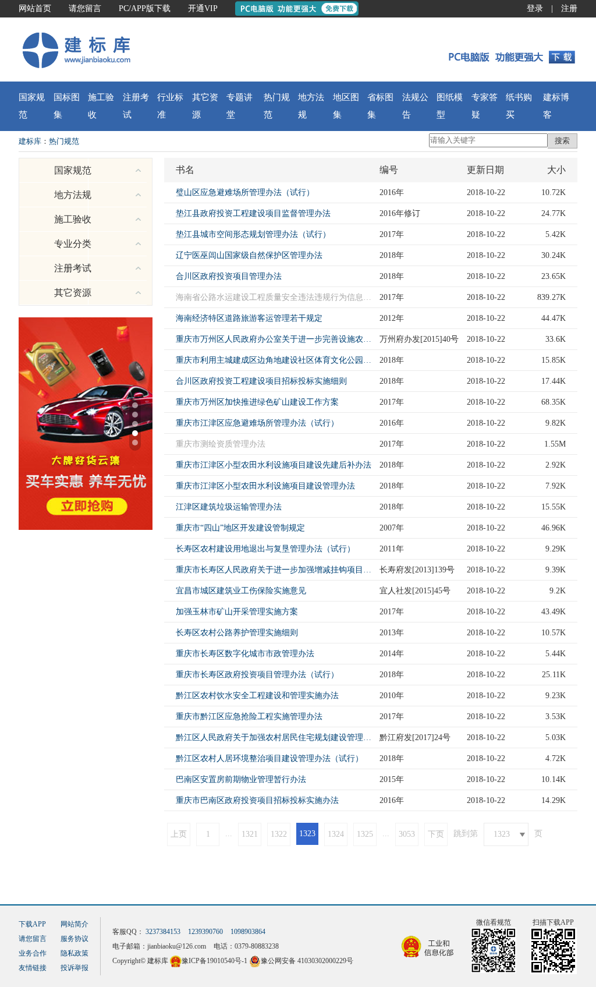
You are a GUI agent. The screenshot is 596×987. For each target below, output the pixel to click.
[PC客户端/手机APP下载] (508, 49)
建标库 (30, 141)
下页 (436, 834)
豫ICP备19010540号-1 (214, 961)
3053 (407, 834)
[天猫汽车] (85, 423)
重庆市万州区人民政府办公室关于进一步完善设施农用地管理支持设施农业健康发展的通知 (275, 339)
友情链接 (33, 968)
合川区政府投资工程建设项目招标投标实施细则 (261, 381)
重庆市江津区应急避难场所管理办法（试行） (257, 423)
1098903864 (247, 932)
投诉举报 (74, 968)
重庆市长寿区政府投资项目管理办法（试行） (257, 674)
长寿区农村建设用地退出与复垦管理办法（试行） (265, 548)
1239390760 (205, 932)
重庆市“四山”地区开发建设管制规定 (240, 527)
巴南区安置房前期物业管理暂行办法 (241, 779)
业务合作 (33, 953)
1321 (250, 834)
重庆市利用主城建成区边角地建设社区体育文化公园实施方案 (275, 360)
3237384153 (163, 932)
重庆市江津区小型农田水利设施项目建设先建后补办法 (273, 465)
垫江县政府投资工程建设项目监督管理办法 (253, 213)
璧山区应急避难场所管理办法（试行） (245, 192)
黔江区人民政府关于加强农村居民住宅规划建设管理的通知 (275, 737)
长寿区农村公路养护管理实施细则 (237, 632)
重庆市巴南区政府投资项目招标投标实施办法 (257, 800)
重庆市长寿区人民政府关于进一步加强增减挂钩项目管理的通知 (275, 569)
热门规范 (64, 141)
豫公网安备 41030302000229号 (307, 961)
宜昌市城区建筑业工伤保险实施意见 (241, 590)
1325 (365, 834)
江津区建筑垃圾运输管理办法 (229, 507)
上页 (179, 834)
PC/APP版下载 (145, 8)
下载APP (32, 924)
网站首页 (35, 8)
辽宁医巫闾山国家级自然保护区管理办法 (249, 255)
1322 (279, 834)
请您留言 (85, 8)
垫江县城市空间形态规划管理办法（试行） (253, 234)
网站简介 (74, 924)
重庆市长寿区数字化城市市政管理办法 (245, 653)
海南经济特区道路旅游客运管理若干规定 (249, 318)
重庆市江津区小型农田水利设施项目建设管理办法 (265, 486)
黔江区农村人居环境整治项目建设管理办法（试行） (269, 758)
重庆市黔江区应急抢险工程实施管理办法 (249, 716)
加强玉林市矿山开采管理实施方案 (237, 611)
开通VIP (203, 8)
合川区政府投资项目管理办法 (229, 276)
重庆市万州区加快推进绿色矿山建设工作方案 (257, 402)
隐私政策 (74, 953)
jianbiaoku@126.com (176, 946)
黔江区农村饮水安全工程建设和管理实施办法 (257, 695)
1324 (336, 834)
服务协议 (74, 939)
